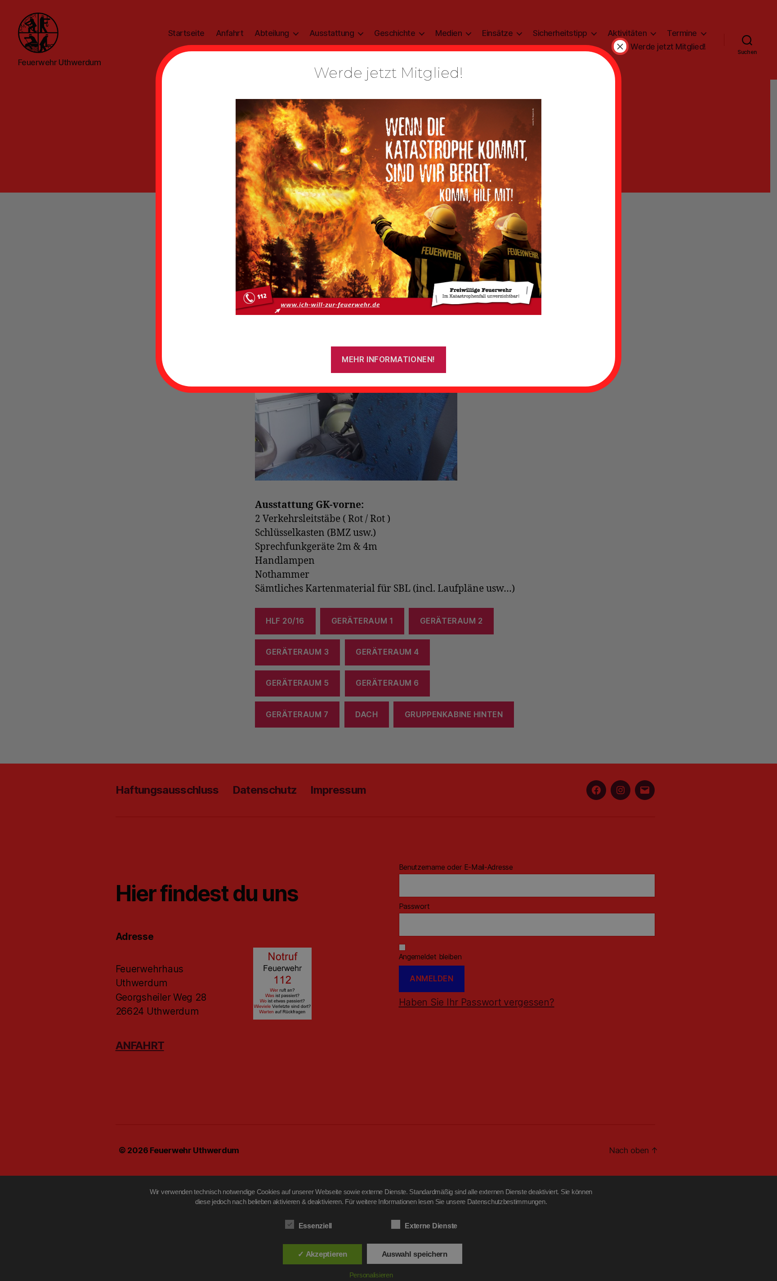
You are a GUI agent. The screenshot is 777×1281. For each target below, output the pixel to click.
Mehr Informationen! (388, 359)
